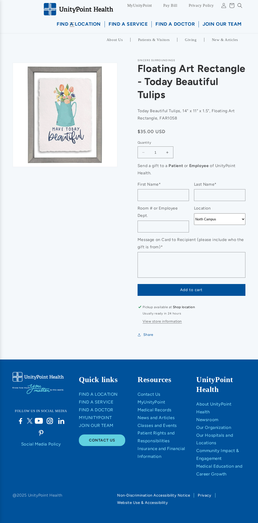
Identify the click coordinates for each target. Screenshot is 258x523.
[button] (239, 5)
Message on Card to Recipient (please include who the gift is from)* (191, 243)
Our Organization (213, 427)
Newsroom (207, 419)
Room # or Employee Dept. (158, 212)
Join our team (96, 425)
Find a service (96, 402)
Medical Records (155, 409)
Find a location (98, 394)
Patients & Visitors (154, 40)
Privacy (204, 495)
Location (202, 208)
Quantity (144, 142)
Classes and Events (157, 425)
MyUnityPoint (139, 5)
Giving (191, 40)
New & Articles (225, 40)
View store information (162, 321)
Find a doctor (96, 409)
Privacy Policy (201, 5)
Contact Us (149, 394)
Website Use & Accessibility (142, 502)
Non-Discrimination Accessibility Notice (153, 495)
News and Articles (156, 417)
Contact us (102, 440)
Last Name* (205, 184)
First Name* (149, 184)
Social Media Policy (41, 444)
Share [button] (148, 335)
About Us (115, 40)
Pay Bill (170, 5)
